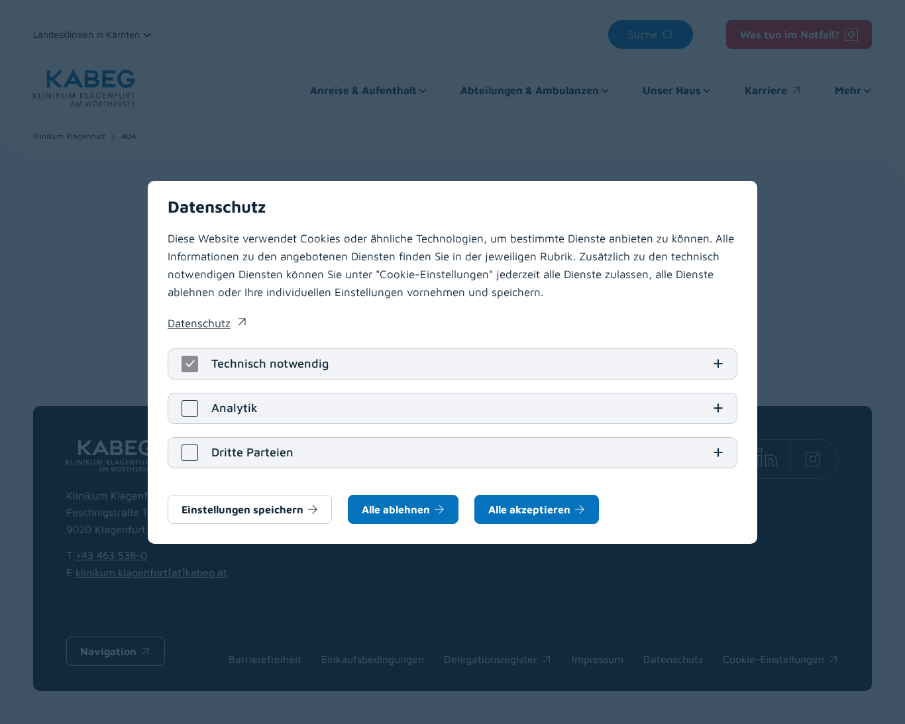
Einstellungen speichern (242, 509)
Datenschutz (207, 325)
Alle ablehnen (396, 509)
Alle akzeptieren (529, 509)
